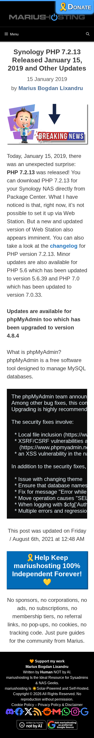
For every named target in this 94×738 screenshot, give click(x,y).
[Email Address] (56, 711)
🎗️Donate (74, 6)
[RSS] (38, 711)
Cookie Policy (22, 705)
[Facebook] (19, 711)
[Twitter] (28, 711)
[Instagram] (85, 711)
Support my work (49, 661)
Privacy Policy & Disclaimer (60, 705)
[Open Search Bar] (87, 34)
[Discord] (10, 711)
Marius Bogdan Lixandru (47, 667)
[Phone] (47, 711)
